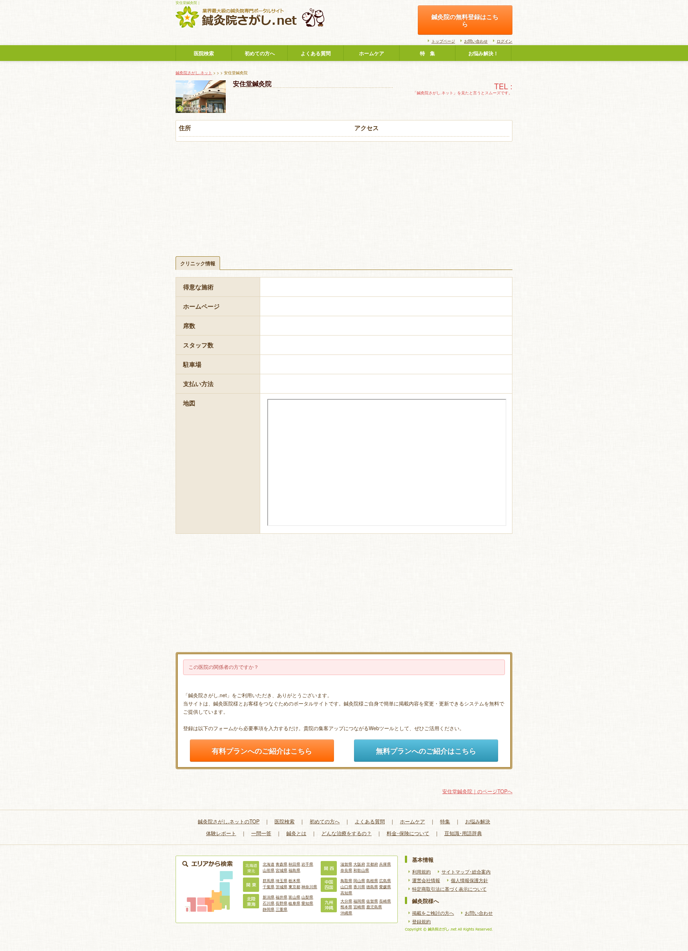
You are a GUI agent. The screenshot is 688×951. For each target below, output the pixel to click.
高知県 (346, 892)
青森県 (281, 864)
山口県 (346, 886)
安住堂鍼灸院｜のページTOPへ (477, 791)
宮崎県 (359, 906)
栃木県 (294, 880)
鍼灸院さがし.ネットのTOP (228, 821)
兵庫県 (385, 864)
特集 (445, 821)
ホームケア (371, 53)
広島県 (385, 880)
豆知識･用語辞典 (463, 833)
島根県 (372, 880)
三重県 (281, 909)
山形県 (268, 870)
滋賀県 (346, 864)
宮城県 (281, 870)
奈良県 (346, 870)
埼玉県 (281, 880)
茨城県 (281, 886)
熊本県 (346, 906)
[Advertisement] (344, 195)
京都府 (372, 864)
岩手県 (307, 864)
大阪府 (359, 864)
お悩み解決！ (483, 53)
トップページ (443, 41)
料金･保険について (408, 833)
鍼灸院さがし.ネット (194, 72)
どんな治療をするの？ (346, 833)
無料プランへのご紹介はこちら (426, 751)
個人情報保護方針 (469, 880)
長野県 (281, 903)
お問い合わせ (476, 41)
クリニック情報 (197, 263)
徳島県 (372, 886)
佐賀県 (372, 901)
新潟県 (268, 897)
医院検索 (204, 53)
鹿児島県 (374, 906)
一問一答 (261, 833)
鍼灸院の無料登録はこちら (464, 20)
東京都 (294, 886)
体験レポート (221, 833)
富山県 (294, 897)
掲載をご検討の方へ (433, 913)
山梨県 (307, 897)
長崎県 (385, 901)
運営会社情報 (426, 880)
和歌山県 (361, 870)
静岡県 (268, 909)
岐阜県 (294, 903)
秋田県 (294, 864)
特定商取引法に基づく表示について (449, 889)
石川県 (268, 903)
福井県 (281, 897)
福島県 (294, 870)
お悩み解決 (477, 821)
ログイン (504, 41)
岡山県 (359, 880)
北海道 (268, 864)
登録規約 (421, 921)
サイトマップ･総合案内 (466, 872)
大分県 (346, 901)
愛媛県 (385, 886)
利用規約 (421, 872)
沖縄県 (346, 913)
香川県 (359, 886)
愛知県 (307, 903)
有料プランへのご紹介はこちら (262, 751)
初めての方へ (260, 53)
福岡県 (359, 901)
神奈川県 (309, 886)
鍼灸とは (296, 833)
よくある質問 (316, 53)
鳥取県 (346, 880)
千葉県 (268, 886)
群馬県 (268, 880)
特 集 (427, 53)
